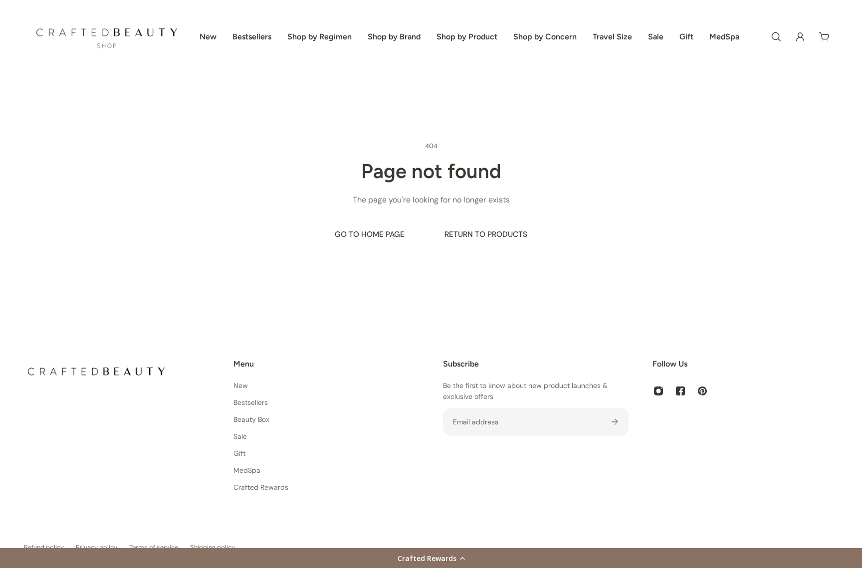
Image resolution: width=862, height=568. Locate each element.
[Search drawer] (776, 37)
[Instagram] (658, 391)
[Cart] (824, 37)
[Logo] (107, 36)
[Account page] (800, 37)
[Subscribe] (615, 422)
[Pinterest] (702, 391)
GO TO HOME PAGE (370, 234)
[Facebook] (680, 391)
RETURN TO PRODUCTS (485, 234)
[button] (431, 558)
